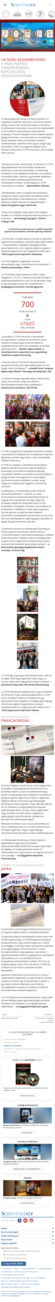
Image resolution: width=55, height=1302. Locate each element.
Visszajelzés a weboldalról (16, 1254)
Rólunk (4, 1228)
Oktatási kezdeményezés (12, 1045)
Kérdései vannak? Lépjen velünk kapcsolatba (23, 1251)
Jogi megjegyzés (14, 1296)
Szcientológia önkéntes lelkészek (12, 1275)
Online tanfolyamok (10, 1236)
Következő (48, 1014)
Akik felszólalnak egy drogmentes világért (24, 1281)
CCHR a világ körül (9, 1052)
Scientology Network (28, 1269)
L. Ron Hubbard (6, 1269)
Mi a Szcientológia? (10, 1232)
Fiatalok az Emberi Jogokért (30, 1284)
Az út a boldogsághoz (38, 1278)
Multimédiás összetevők (9, 1018)
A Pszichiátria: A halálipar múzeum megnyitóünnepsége (45, 1020)
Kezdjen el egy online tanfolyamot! (26, 1272)
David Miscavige (6, 1272)
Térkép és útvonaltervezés (16, 1258)
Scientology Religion (45, 1269)
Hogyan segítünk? (9, 1243)
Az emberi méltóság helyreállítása (14, 1039)
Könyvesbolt (6, 1239)
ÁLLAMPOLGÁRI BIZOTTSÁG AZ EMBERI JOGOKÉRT (27, 1033)
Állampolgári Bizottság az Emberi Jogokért (15, 1287)
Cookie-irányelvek (34, 1294)
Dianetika (16, 1269)
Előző (5, 1014)
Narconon (4, 1281)
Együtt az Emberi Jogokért (10, 1284)
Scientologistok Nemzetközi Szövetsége (15, 1278)
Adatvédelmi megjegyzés (17, 1294)
